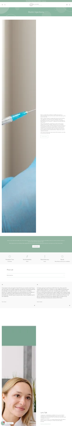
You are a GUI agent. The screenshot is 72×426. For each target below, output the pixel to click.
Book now (44, 0)
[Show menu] (2, 4)
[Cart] (69, 4)
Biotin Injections (10, 275)
